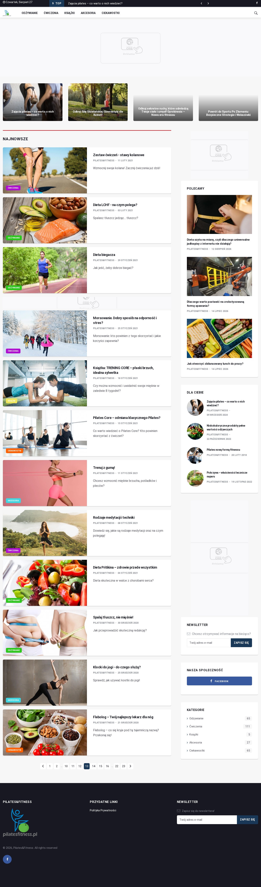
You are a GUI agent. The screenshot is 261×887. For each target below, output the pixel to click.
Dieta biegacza (104, 255)
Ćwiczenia (51, 13)
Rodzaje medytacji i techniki (113, 517)
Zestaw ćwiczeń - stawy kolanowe (118, 155)
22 (116, 766)
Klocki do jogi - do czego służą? (117, 667)
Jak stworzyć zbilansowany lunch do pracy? (215, 363)
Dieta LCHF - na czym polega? (115, 205)
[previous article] (208, 3)
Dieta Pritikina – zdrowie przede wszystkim (125, 567)
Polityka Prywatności (103, 810)
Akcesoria (88, 13)
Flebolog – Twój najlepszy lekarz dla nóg (123, 717)
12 (79, 766)
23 (123, 766)
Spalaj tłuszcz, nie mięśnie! (113, 617)
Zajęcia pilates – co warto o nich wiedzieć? (95, 3)
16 (107, 766)
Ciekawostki (111, 13)
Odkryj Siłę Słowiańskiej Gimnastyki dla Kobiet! (98, 113)
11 (73, 766)
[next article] (201, 3)
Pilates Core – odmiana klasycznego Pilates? (126, 418)
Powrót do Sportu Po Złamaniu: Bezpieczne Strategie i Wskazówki (228, 113)
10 (66, 766)
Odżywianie (30, 13)
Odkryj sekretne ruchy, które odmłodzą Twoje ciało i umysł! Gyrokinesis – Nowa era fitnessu (163, 112)
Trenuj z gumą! (104, 468)
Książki (69, 13)
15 (100, 766)
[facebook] (257, 3)
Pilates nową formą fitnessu (223, 449)
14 (93, 766)
